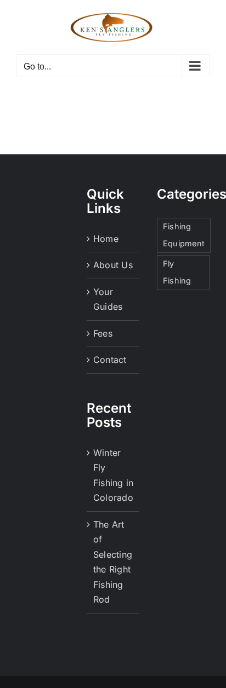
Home (105, 238)
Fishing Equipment (184, 235)
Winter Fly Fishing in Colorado (113, 475)
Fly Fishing (177, 272)
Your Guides (107, 299)
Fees (102, 333)
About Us (113, 264)
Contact (110, 359)
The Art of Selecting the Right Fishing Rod (112, 562)
